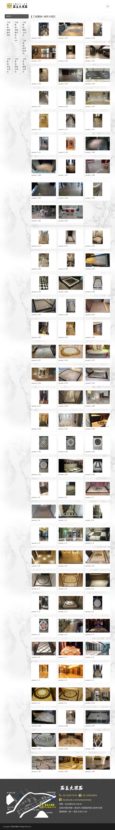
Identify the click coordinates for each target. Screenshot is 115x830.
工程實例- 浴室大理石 (8, 65)
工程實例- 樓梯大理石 (24, 65)
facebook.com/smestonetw (77, 799)
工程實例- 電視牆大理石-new (16, 31)
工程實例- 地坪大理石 (24, 47)
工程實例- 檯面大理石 (16, 65)
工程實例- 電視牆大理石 (8, 28)
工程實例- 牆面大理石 (24, 28)
